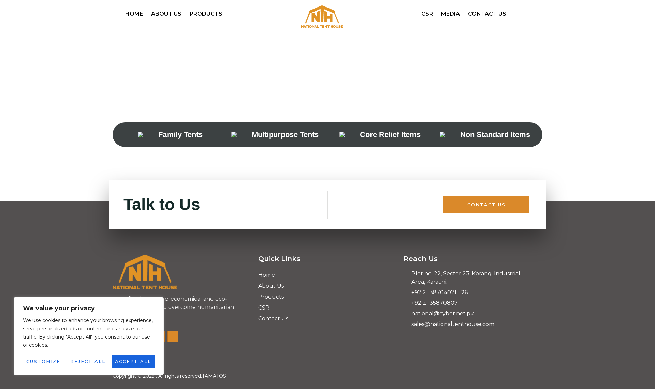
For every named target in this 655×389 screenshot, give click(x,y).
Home (134, 14)
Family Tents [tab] (180, 134)
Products (206, 14)
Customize (43, 361)
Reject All (87, 361)
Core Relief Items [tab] (390, 134)
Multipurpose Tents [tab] (285, 134)
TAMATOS (214, 376)
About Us (166, 14)
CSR (427, 14)
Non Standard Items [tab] (495, 134)
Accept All (133, 361)
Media (450, 14)
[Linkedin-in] (172, 336)
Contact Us (487, 14)
